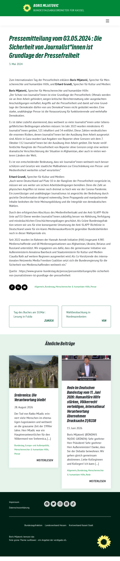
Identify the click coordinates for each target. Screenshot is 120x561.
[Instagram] (60, 504)
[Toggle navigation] (107, 20)
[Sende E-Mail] (25, 287)
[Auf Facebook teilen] (12, 287)
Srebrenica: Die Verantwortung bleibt (30, 398)
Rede (88, 474)
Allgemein (39, 286)
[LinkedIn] (66, 504)
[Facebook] (47, 504)
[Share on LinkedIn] (18, 287)
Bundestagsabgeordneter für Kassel (58, 10)
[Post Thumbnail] (33, 371)
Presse (93, 286)
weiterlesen (44, 460)
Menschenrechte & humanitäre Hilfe (73, 286)
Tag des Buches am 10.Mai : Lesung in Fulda (34, 316)
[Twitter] (53, 504)
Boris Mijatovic (46, 6)
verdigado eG (60, 540)
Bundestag (50, 286)
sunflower (31, 540)
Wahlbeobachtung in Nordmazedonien (86, 316)
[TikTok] (73, 504)
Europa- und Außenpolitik (37, 445)
